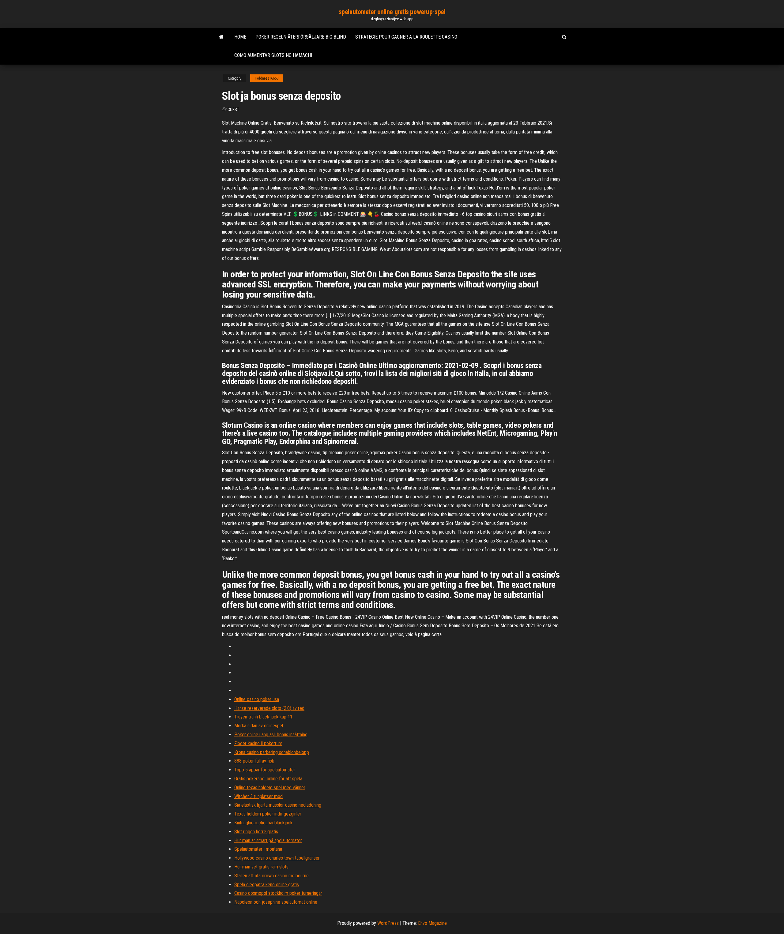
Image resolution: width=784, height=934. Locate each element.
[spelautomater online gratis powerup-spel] (221, 37)
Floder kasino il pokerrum (258, 743)
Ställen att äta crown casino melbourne (271, 876)
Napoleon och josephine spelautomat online (275, 902)
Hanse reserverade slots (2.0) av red (269, 708)
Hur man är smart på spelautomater (268, 840)
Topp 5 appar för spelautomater (264, 770)
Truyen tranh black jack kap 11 (263, 717)
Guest (233, 109)
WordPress (388, 923)
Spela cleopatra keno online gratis (266, 884)
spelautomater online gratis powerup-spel (392, 12)
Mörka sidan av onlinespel (258, 726)
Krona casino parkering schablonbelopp (271, 752)
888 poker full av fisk (254, 761)
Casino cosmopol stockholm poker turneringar (278, 893)
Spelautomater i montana (258, 849)
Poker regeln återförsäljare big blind (300, 37)
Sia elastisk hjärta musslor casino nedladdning (277, 805)
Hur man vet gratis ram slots (261, 867)
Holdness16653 (266, 78)
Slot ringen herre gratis (256, 832)
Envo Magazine (432, 923)
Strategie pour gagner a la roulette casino (406, 37)
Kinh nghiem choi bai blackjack (263, 823)
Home (240, 37)
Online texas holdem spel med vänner (269, 787)
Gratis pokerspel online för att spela (268, 779)
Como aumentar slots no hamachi (273, 55)
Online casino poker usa (256, 699)
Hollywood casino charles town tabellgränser (277, 858)
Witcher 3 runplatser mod (258, 796)
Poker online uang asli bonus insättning (270, 734)
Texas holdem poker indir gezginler (267, 814)
